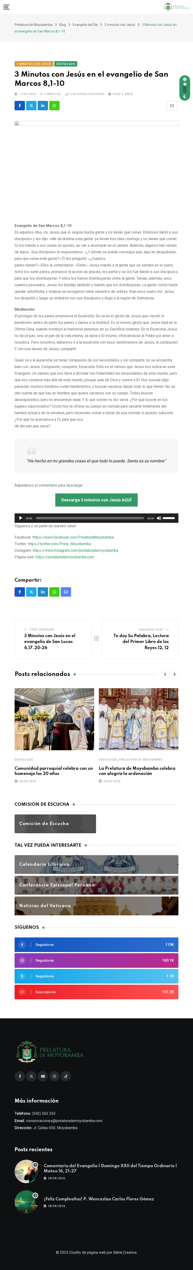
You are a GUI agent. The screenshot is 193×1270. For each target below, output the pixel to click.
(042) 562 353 (44, 1113)
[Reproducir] (20, 518)
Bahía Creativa (125, 1252)
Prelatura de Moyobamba (141, 759)
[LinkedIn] (43, 105)
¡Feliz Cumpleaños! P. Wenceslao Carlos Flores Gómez (99, 1199)
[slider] (169, 517)
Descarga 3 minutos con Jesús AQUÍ (96, 499)
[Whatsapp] (54, 105)
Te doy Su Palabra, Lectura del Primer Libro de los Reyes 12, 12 (141, 642)
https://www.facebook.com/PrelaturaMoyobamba (73, 537)
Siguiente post (151, 629)
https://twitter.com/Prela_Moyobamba (59, 544)
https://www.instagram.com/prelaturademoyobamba (75, 550)
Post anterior (42, 629)
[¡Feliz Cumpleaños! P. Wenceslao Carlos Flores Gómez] (26, 1202)
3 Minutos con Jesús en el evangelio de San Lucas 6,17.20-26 (49, 642)
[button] (165, 674)
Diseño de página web (87, 1252)
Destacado (24, 759)
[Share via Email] (172, 105)
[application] (96, 518)
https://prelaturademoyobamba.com (65, 557)
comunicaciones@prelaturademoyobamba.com (64, 1121)
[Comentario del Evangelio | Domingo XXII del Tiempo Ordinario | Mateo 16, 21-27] (26, 1171)
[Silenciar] (159, 518)
